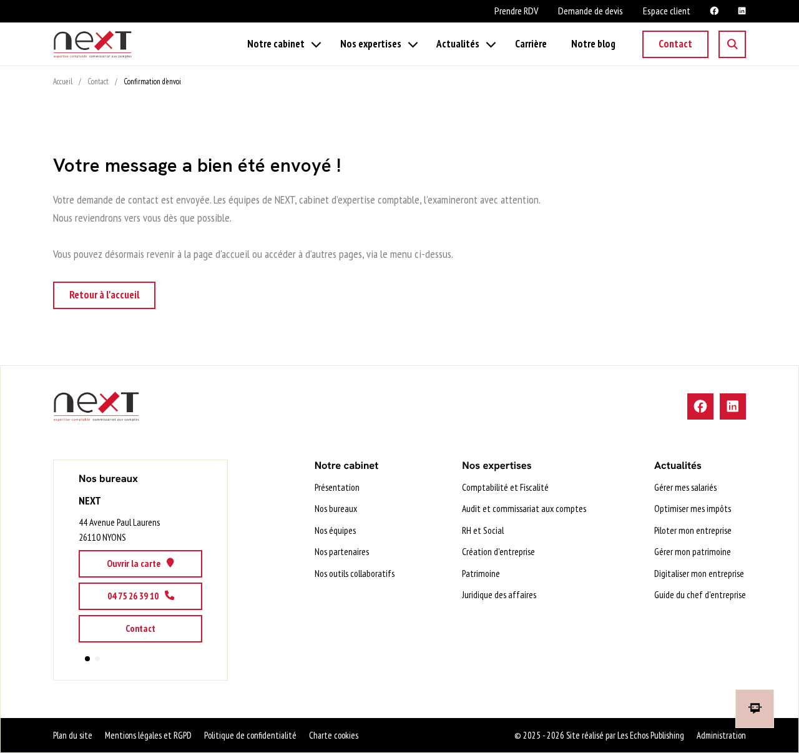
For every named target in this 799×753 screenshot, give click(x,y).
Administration (721, 735)
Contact (675, 44)
